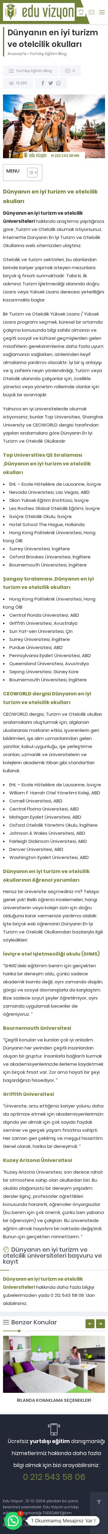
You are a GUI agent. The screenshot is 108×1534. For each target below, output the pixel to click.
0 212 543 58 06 (54, 1477)
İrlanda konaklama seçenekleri (54, 1400)
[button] (13, 1521)
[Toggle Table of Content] (29, 172)
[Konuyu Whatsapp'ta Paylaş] (58, 83)
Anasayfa (17, 53)
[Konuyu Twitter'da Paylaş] (50, 83)
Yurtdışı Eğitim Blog (48, 53)
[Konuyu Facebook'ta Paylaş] (42, 83)
